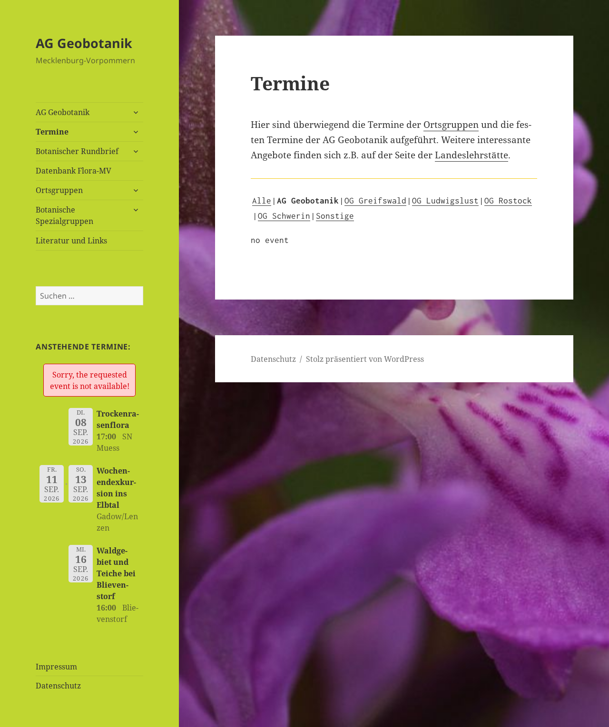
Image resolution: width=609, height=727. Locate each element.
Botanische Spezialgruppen (64, 215)
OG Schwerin (284, 216)
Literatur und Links (71, 240)
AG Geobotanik (84, 43)
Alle (261, 200)
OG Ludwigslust (445, 200)
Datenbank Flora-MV (73, 170)
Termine (52, 131)
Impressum (56, 666)
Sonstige (335, 216)
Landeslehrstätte (471, 155)
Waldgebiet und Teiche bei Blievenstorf (116, 573)
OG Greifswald (375, 200)
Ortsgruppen (59, 190)
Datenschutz (58, 685)
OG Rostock (508, 200)
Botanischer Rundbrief (77, 151)
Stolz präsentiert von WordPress (365, 359)
